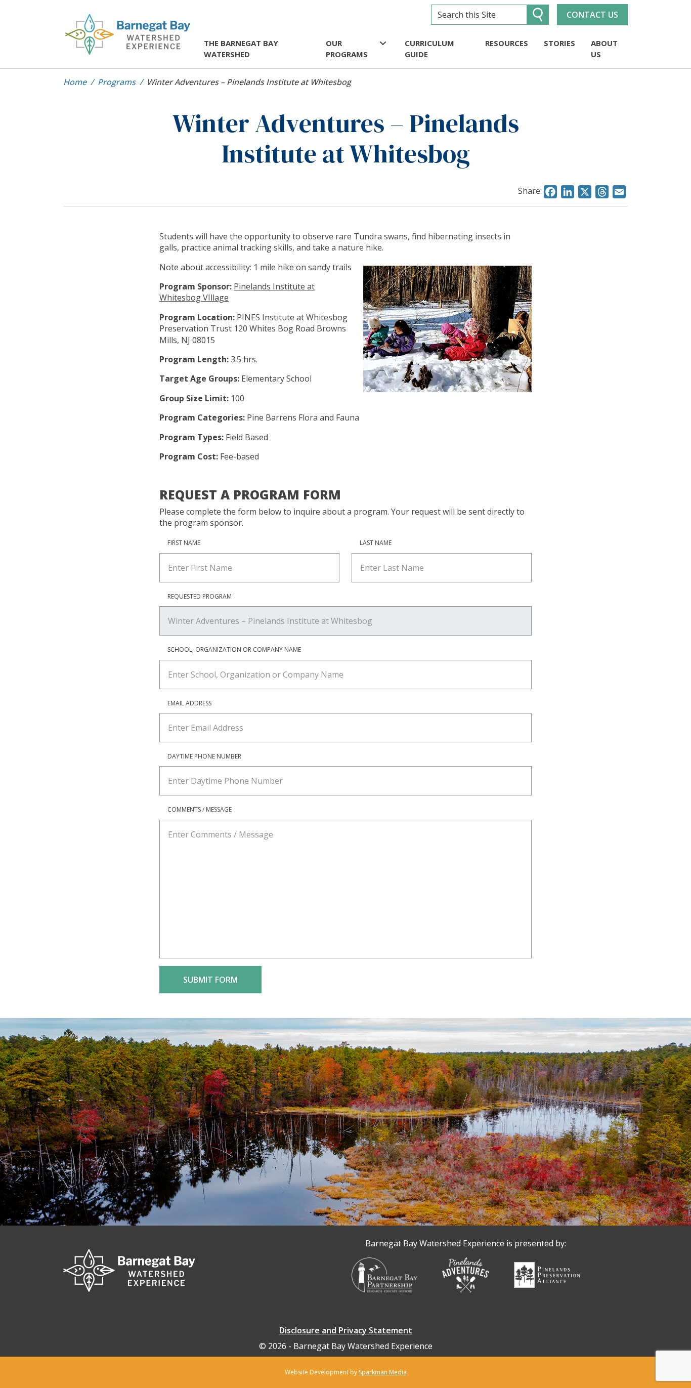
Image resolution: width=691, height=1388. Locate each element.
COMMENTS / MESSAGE (199, 809)
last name (376, 542)
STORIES (559, 43)
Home (75, 82)
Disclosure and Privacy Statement (345, 1330)
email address (189, 703)
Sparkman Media (383, 1372)
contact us (592, 14)
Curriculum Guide (429, 48)
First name (183, 542)
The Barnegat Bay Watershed (241, 48)
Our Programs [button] (347, 48)
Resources (506, 43)
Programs (117, 82)
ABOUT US (604, 48)
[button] (383, 43)
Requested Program (199, 596)
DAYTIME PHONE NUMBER (204, 756)
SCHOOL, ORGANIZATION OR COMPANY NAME (234, 649)
